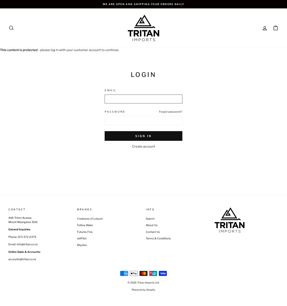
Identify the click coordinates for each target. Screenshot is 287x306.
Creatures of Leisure (90, 218)
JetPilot (82, 238)
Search (150, 218)
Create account (143, 146)
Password (115, 111)
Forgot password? (170, 111)
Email (110, 90)
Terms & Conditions (158, 238)
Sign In (143, 136)
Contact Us (153, 231)
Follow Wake (85, 225)
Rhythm (82, 245)
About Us (152, 225)
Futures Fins (85, 231)
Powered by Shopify (143, 289)
